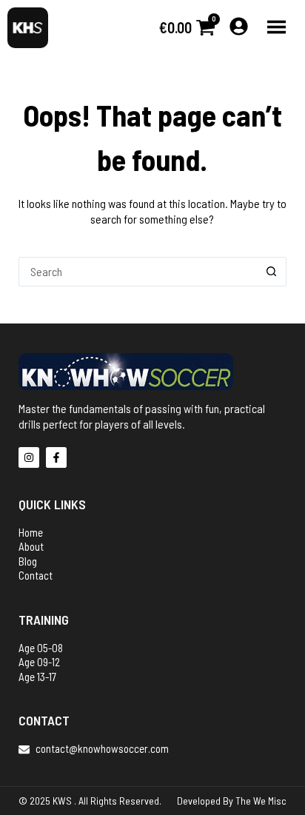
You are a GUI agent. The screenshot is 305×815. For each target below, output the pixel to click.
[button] (277, 28)
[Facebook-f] (56, 457)
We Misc (269, 800)
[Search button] (271, 271)
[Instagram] (29, 457)
